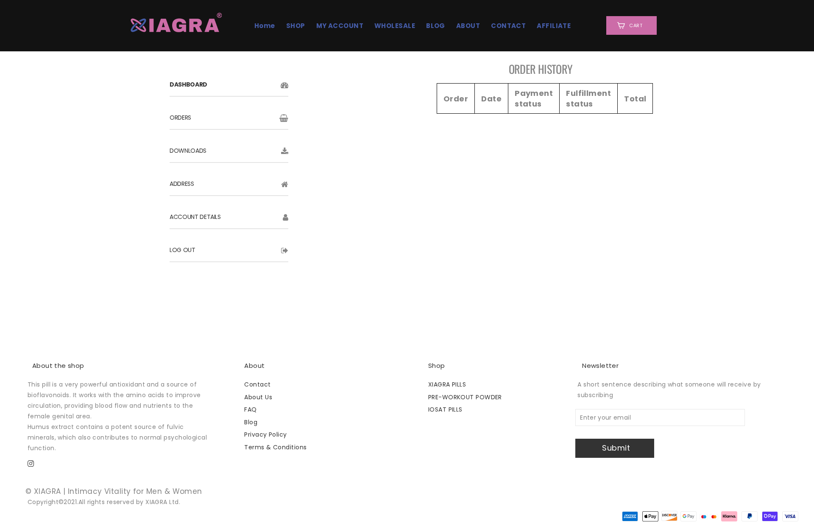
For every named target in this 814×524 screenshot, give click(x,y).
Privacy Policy (265, 434)
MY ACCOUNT (340, 25)
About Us (258, 397)
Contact (257, 384)
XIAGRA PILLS (447, 384)
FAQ (250, 409)
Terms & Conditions (275, 447)
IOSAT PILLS (445, 409)
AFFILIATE (554, 25)
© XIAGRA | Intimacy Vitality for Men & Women (113, 491)
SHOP (295, 25)
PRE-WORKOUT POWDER (465, 397)
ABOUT (468, 25)
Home (264, 25)
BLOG (435, 25)
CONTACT (508, 25)
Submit (616, 448)
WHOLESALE (394, 25)
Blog (250, 422)
